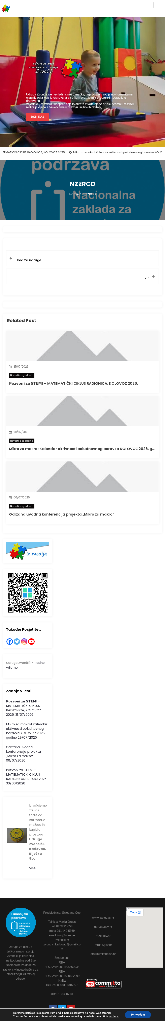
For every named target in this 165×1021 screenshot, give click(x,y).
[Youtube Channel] (31, 641)
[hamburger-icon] (157, 5)
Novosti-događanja (21, 375)
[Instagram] (24, 641)
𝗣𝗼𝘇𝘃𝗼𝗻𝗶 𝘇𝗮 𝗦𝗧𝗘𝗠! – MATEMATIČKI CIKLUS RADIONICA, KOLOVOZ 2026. (73, 383)
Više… (33, 868)
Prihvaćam (138, 1015)
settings (114, 1016)
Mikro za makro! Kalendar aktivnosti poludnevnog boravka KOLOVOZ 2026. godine (86, 448)
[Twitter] (17, 641)
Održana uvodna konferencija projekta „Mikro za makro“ (61, 514)
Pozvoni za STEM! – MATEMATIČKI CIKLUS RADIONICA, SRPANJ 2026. (26, 774)
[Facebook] (9, 641)
